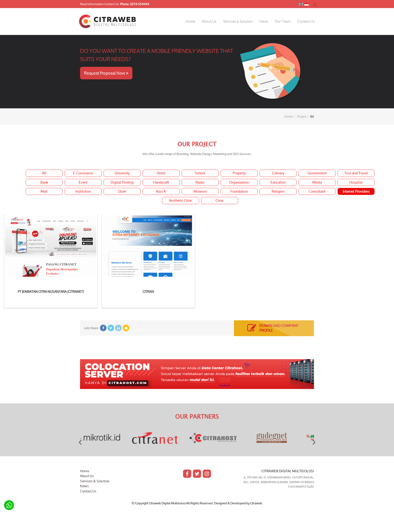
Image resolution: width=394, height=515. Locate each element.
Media (317, 182)
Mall (44, 191)
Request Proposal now (105, 73)
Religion (278, 191)
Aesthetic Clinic (180, 200)
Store (122, 191)
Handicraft (161, 182)
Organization (239, 182)
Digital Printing (122, 182)
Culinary (278, 173)
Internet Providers (356, 191)
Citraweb (256, 503)
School (200, 173)
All (44, 173)
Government (317, 173)
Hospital (356, 182)
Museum (200, 191)
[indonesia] (306, 5)
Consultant (317, 191)
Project (301, 116)
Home (288, 116)
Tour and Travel (356, 173)
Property (239, 173)
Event (83, 182)
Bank (44, 182)
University (122, 173)
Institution (83, 191)
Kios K (161, 191)
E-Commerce (83, 173)
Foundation (239, 191)
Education (278, 182)
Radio (200, 182)
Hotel (161, 173)
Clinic (219, 200)
